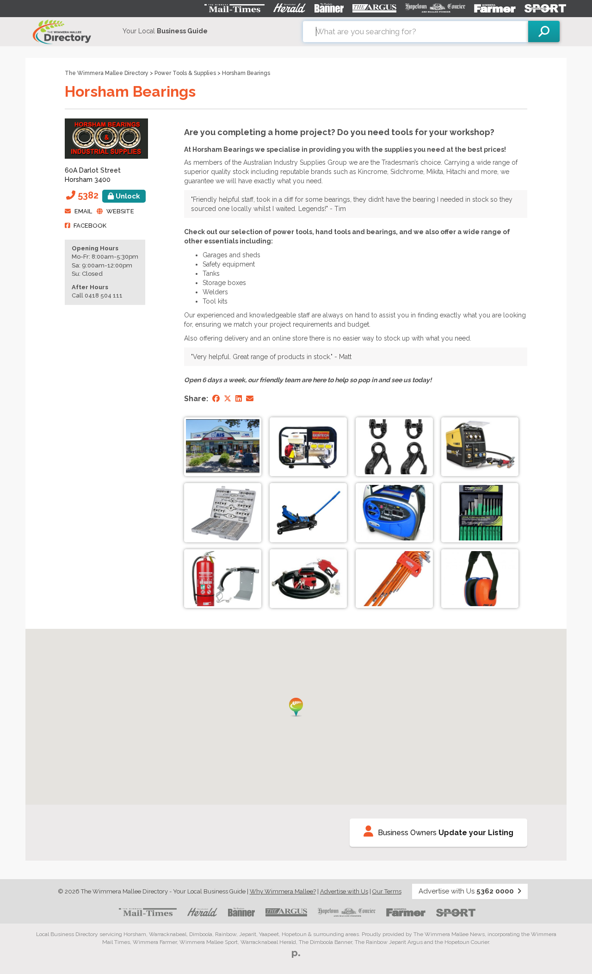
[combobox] (415, 31)
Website (120, 211)
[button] (296, 707)
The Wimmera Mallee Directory (106, 73)
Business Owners (445, 832)
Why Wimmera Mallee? (283, 891)
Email (83, 211)
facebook (90, 225)
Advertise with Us (344, 891)
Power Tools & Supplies (185, 73)
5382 (109, 195)
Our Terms (386, 891)
